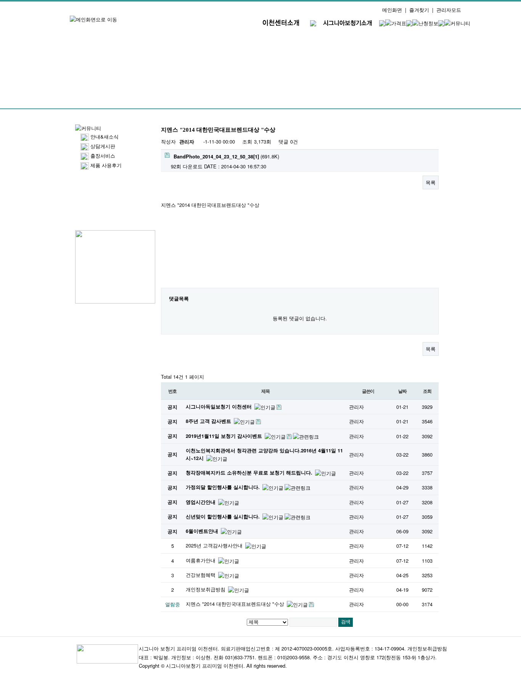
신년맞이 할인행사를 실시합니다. (223, 516)
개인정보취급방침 (206, 589)
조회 (427, 390)
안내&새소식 (104, 136)
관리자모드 (448, 9)
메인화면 (392, 9)
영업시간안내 (201, 502)
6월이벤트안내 (203, 531)
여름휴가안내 (201, 560)
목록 (431, 182)
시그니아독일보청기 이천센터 (219, 406)
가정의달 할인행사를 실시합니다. (223, 487)
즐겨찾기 (419, 9)
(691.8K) (226, 156)
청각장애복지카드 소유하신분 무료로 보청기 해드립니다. (250, 472)
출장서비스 (102, 155)
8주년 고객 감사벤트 (209, 421)
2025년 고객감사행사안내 (215, 545)
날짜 (402, 390)
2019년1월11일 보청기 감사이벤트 (225, 436)
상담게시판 (102, 146)
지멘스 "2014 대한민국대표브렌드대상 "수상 (236, 603)
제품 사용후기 (106, 165)
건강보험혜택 (201, 574)
